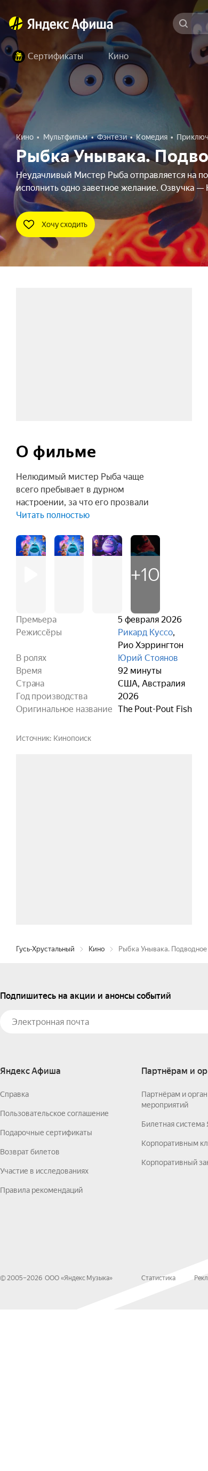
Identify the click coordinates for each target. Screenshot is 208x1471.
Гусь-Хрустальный (45, 1110)
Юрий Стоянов (148, 658)
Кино (97, 1110)
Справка (14, 1255)
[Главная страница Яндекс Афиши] (16, 23)
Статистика (158, 1439)
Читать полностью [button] (53, 515)
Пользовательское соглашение (54, 1275)
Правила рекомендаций (41, 1351)
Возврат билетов (30, 1313)
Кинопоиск (72, 738)
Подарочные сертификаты (46, 1294)
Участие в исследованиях (44, 1332)
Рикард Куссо (145, 632)
